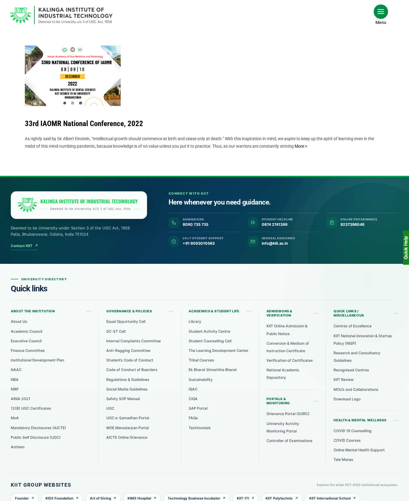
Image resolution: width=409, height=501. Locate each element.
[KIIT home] (79, 205)
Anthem (18, 447)
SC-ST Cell (115, 331)
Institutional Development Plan (37, 360)
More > (301, 146)
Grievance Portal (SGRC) (288, 413)
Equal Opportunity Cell (126, 321)
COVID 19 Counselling (353, 431)
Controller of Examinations (289, 440)
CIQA (193, 398)
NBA (15, 379)
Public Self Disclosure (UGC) (36, 437)
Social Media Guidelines (127, 389)
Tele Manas (343, 459)
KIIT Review (344, 379)
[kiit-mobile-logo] (63, 7)
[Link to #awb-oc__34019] (381, 11)
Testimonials (200, 428)
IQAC (193, 389)
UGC (110, 408)
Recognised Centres (351, 370)
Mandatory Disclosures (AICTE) (38, 428)
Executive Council (26, 341)
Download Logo (347, 399)
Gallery (78, 71)
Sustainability (201, 379)
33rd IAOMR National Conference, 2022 (67, 71)
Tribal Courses (201, 360)
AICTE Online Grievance (126, 437)
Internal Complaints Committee (133, 341)
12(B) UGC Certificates (31, 408)
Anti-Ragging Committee (128, 350)
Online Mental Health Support (359, 450)
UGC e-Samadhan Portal (127, 418)
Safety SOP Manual (123, 398)
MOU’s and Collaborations (356, 389)
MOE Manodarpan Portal (127, 428)
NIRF (15, 389)
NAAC (16, 369)
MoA (15, 418)
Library (195, 321)
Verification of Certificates (289, 360)
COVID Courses (347, 440)
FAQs (193, 418)
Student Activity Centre (209, 331)
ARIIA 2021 (20, 398)
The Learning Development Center (219, 350)
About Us (19, 321)
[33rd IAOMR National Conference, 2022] (73, 76)
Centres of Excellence (353, 326)
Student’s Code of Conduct (129, 360)
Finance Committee (28, 350)
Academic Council (26, 331)
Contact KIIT (24, 245)
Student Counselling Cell (210, 341)
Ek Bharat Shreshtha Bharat (213, 369)
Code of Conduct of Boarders (131, 369)
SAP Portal (198, 408)
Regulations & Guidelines (127, 379)
